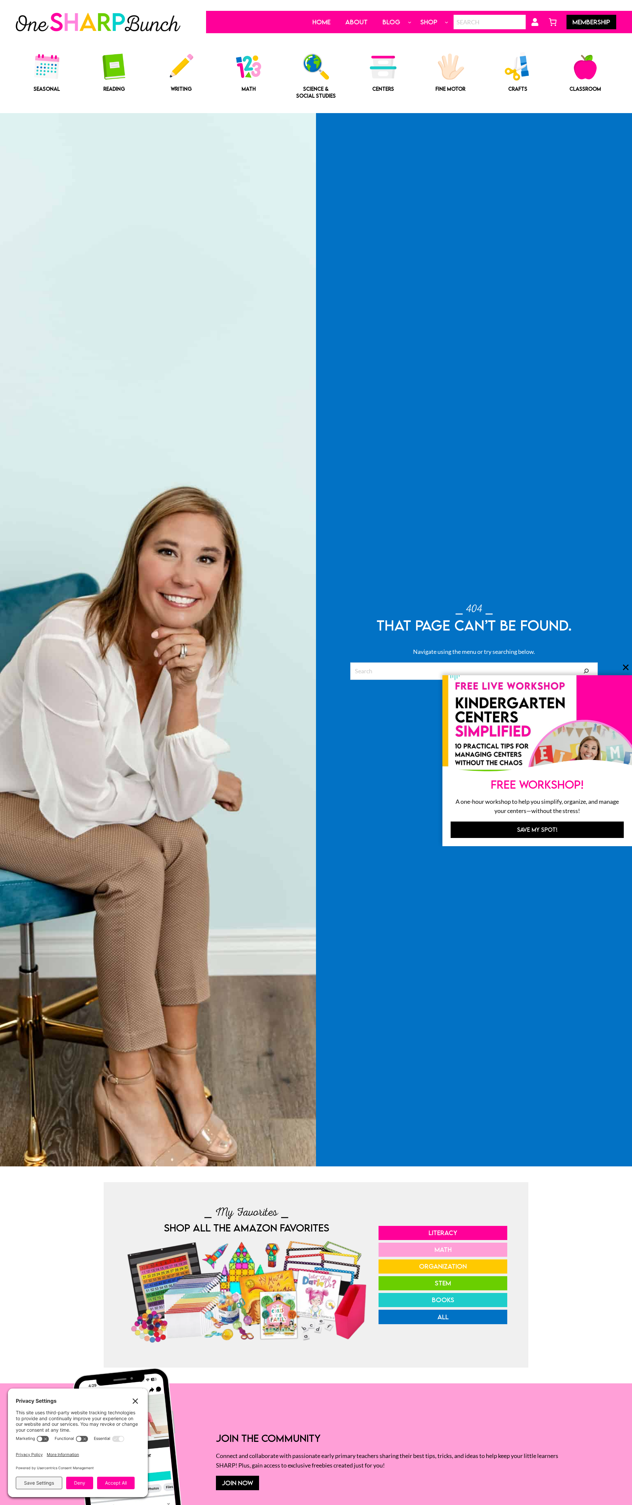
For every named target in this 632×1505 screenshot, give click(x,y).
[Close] (625, 667)
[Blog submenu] (409, 22)
